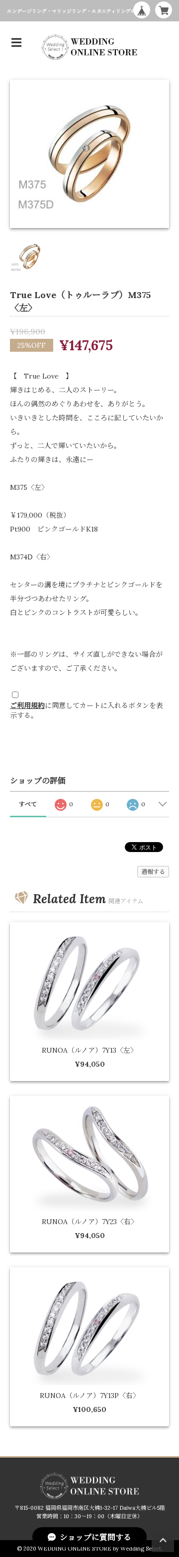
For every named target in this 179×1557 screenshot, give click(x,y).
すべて (28, 804)
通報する (153, 871)
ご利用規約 (27, 705)
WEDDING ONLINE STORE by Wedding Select (99, 1548)
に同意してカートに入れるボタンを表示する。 (86, 710)
